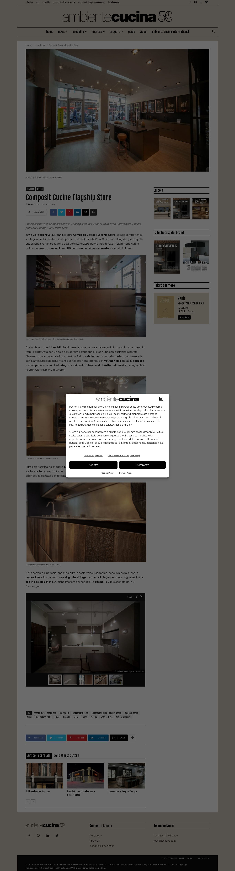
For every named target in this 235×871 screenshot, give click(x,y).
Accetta (93, 465)
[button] (161, 399)
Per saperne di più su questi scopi (124, 455)
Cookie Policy (108, 473)
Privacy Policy (125, 473)
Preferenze (142, 465)
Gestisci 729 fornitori (93, 455)
